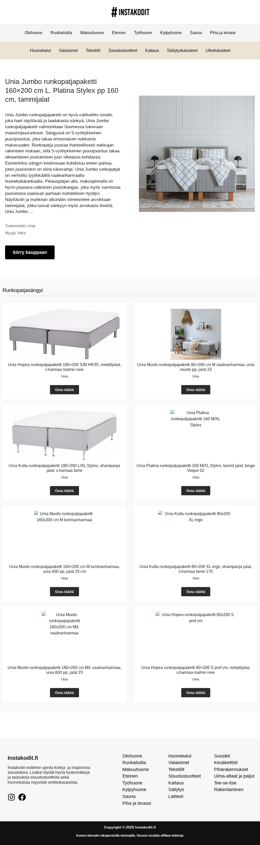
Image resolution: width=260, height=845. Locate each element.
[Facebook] (22, 797)
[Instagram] (11, 797)
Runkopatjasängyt (23, 290)
